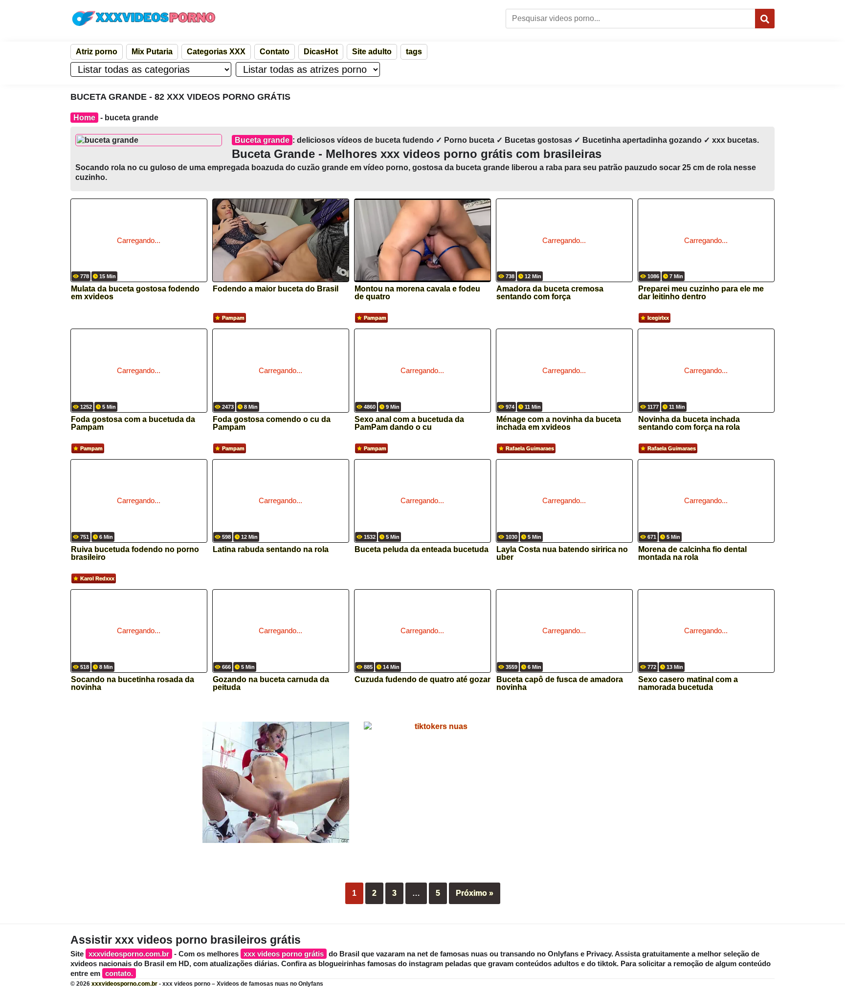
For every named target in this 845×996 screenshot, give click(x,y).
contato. (119, 973)
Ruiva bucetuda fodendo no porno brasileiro (135, 553)
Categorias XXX (216, 51)
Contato (274, 51)
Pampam (233, 318)
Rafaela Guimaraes (530, 448)
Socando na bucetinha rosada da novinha (132, 683)
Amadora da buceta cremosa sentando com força (549, 293)
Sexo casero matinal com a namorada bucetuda (688, 683)
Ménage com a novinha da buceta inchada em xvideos (558, 423)
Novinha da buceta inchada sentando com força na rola (689, 423)
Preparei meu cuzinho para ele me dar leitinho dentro (701, 293)
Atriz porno (96, 51)
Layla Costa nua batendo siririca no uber (562, 553)
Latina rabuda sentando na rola (271, 549)
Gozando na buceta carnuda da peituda (271, 683)
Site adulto (372, 51)
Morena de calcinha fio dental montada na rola (692, 553)
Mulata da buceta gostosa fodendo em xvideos (135, 293)
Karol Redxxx (97, 578)
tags (414, 51)
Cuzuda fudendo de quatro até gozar (422, 680)
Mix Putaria (152, 51)
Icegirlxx (658, 318)
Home (84, 117)
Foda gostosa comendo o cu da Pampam (272, 423)
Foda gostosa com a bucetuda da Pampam (133, 423)
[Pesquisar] (765, 18)
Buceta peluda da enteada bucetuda (422, 549)
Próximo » (474, 893)
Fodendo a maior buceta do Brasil (275, 289)
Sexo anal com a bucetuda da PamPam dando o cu (409, 423)
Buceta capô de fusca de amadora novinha (559, 683)
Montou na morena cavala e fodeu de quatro (417, 293)
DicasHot (321, 51)
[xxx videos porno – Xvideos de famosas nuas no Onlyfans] (143, 18)
